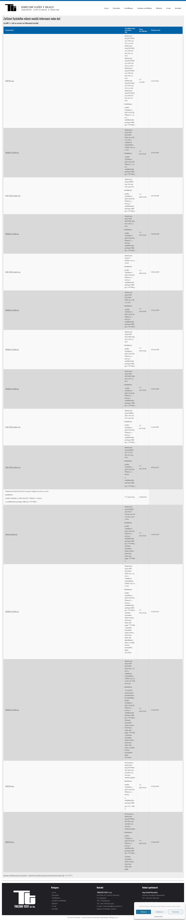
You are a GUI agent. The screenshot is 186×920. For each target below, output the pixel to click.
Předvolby (175, 912)
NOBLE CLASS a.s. (12, 153)
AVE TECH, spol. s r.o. (13, 196)
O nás (168, 8)
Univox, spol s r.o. (11, 534)
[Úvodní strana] (11, 8)
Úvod (106, 8)
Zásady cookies (158, 916)
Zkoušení (116, 8)
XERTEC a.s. (9, 81)
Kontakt (178, 8)
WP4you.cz (113, 917)
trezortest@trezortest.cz (112, 906)
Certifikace (128, 8)
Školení (159, 8)
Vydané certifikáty (144, 8)
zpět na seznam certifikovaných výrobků (24, 23)
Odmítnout (159, 912)
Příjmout (143, 912)
